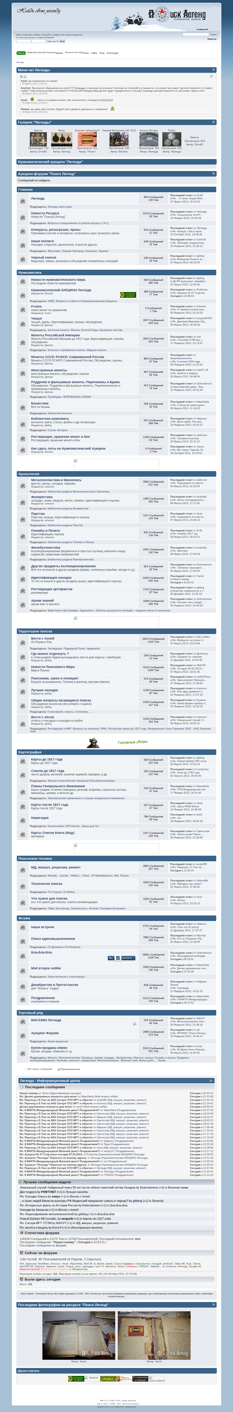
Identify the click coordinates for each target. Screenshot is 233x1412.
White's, (75, 875)
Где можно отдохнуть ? (50, 654)
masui (200, 446)
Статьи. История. (58, 430)
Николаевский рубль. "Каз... (188, 387)
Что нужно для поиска (49, 898)
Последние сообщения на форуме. (43, 1245)
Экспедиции (55, 648)
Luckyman (203, 769)
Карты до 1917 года (47, 759)
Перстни (38, 514)
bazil (24, 81)
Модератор (80, 1269)
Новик (25, 109)
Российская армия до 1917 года (127, 728)
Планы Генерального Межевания (58, 786)
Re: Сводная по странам (187, 656)
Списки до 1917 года (47, 771)
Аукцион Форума (45, 1033)
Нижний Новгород (72, 251)
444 (22, 1263)
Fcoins (36, 306)
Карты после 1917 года (49, 805)
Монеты (52, 1057)
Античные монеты (58, 330)
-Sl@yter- (155, 1266)
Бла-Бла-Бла (41, 952)
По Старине (55, 892)
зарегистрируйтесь (74, 35)
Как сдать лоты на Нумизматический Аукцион (68, 448)
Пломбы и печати (165, 1057)
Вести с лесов (42, 717)
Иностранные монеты (49, 370)
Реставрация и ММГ (59, 728)
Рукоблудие (55, 397)
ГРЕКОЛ (109, 1174)
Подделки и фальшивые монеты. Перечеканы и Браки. (76, 382)
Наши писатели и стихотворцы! (66, 976)
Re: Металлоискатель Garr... (189, 1021)
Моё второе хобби (46, 968)
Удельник (31, 1263)
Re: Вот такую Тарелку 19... (188, 450)
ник (199, 336)
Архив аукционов (58, 1041)
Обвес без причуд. (59, 908)
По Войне (69, 892)
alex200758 (26, 1266)
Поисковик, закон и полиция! (54, 678)
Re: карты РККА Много (185, 806)
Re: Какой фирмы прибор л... (189, 703)
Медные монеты (96, 350)
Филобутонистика (45, 547)
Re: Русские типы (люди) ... (188, 602)
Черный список (43, 257)
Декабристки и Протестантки (54, 985)
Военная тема (129, 1060)
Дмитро (49, 325)
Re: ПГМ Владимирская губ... (189, 789)
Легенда (153, 151)
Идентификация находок (51, 577)
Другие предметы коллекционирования (63, 566)
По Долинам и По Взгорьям (64, 947)
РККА (103, 728)
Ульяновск (91, 251)
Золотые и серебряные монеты (66, 350)
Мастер (201, 935)
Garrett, (64, 875)
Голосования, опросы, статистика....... (70, 711)
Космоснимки (56, 826)
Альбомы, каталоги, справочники (76, 1060)
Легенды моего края (60, 206)
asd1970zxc (204, 676)
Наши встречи (42, 927)
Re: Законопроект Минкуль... (189, 680)
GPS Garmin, (72, 826)
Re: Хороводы (180, 988)
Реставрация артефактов (51, 589)
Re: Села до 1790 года (186, 772)
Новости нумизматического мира (58, 280)
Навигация (40, 818)
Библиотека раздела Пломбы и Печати (71, 542)
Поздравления (43, 998)
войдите (57, 35)
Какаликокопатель (181, 358)
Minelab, (53, 875)
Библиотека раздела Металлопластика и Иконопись (79, 491)
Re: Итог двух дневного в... (188, 691)
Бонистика (39, 403)
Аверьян (202, 418)
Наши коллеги (42, 241)
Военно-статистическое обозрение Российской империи (81, 780)
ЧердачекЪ (93, 648)
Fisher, (86, 875)
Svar (199, 897)
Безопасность (79, 908)
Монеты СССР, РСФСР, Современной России (67, 357)
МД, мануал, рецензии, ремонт (56, 867)
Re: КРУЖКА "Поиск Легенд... (189, 1033)
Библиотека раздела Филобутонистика (71, 559)
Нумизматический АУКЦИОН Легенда (61, 290)
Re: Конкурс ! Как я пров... (188, 231)
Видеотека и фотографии (63, 610)
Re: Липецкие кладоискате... (189, 242)
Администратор (29, 1269)
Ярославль (54, 251)
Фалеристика (41, 497)
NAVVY (201, 1018)
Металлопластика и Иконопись (56, 480)
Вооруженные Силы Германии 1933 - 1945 (173, 728)
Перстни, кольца (143, 1057)
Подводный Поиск (74, 648)
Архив (161, 1060)
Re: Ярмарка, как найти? (187, 883)
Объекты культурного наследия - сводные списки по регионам (133, 610)
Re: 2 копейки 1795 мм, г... (188, 340)
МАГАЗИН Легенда (46, 1020)
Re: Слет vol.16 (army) (185, 927)
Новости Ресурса (45, 213)
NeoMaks (43, 1263)
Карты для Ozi (90, 826)
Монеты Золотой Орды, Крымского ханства (96, 330)
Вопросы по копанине (86, 728)
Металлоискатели (108, 1060)
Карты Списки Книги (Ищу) (52, 833)
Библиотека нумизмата (50, 418)
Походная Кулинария (112, 908)
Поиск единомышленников (53, 939)
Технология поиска (46, 884)
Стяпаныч (131, 1266)
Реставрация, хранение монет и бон (60, 436)
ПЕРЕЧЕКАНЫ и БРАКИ (77, 397)
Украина (103, 251)
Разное (124, 875)
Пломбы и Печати (45, 530)
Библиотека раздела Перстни (65, 525)
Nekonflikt (202, 880)
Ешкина (201, 700)
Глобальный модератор (56, 1269)
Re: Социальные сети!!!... (187, 214)
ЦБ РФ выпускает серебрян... (190, 281)
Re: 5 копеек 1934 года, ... (188, 361)
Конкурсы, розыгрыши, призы (55, 229)
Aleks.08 (180, 1263)
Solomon (40, 1266)
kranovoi (202, 688)
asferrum (202, 435)
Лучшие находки (44, 690)
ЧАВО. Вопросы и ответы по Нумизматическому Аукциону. (82, 301)
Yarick (200, 576)
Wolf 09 (201, 665)
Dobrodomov (204, 383)
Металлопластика (69, 1057)
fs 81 (199, 530)
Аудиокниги (86, 610)
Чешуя (36, 318)
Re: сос (176, 818)
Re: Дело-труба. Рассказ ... (188, 421)
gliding (200, 256)
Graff (200, 195)
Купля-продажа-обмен (49, 1048)
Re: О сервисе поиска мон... (189, 309)
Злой (200, 803)
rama (100, 1147)
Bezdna (123, 151)
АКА (116, 875)
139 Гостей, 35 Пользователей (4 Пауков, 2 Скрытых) (60, 1259)
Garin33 (201, 239)
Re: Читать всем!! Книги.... (188, 834)
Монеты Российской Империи (55, 335)
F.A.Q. (105, 223)
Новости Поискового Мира (53, 667)
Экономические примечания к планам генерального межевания (86, 798)
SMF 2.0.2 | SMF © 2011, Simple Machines (118, 1401)
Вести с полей (42, 638)
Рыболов (202, 289)
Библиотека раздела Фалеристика (68, 508)
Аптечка (93, 908)
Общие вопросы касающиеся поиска (61, 700)
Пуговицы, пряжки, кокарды (97, 1057)
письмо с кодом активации (41, 37)
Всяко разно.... (148, 1060)
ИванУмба (203, 401)
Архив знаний (42, 600)
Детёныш (202, 653)
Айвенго (201, 924)
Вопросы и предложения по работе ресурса (74, 223)
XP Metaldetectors (101, 875)
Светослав (203, 831)
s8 (198, 1029)
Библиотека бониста (60, 413)
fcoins (48, 313)
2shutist (201, 306)
